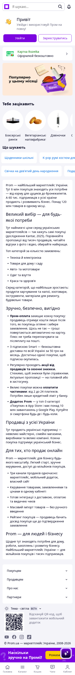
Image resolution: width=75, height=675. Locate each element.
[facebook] (14, 637)
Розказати (56, 655)
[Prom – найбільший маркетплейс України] (7, 7)
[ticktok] (29, 637)
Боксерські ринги (13, 137)
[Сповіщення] (68, 6)
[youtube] (6, 637)
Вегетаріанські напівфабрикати (37, 137)
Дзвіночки (58, 135)
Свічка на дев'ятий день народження (31, 171)
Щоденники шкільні (19, 158)
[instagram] (21, 637)
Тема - (20, 608)
